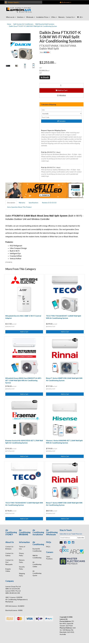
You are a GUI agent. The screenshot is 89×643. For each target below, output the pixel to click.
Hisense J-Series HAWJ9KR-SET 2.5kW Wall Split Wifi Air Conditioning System (64, 442)
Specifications (33, 202)
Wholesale (30, 17)
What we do (10, 17)
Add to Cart (62, 90)
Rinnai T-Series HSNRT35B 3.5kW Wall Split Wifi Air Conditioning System (64, 504)
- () (80, 17)
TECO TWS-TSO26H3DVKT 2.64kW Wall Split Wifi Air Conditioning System (63, 317)
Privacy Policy (21, 554)
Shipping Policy (22, 575)
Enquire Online (8, 570)
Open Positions (49, 558)
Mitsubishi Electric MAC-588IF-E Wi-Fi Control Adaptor (23, 317)
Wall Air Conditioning (37, 557)
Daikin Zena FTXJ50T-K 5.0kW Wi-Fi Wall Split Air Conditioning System (33, 26)
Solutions (20, 17)
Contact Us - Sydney (9, 554)
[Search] (5, 2)
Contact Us (70, 17)
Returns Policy (22, 561)
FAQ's (48, 546)
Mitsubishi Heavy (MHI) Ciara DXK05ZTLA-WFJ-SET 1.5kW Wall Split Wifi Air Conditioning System (23, 380)
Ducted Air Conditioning (37, 550)
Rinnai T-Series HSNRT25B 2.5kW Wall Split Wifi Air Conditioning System (64, 379)
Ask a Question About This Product (19, 207)
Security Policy (22, 568)
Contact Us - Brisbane (9, 548)
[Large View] (8, 65)
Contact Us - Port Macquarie (9, 562)
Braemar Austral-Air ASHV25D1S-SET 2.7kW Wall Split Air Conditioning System (24, 442)
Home (9, 24)
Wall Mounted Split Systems (44, 24)
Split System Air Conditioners (23, 24)
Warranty (61, 17)
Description (11, 202)
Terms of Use (22, 548)
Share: (42, 52)
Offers (53, 17)
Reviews (45, 202)
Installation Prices (42, 17)
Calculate (62, 121)
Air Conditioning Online (37, 564)
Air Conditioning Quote (37, 573)
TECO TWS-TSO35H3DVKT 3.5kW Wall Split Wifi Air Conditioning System (24, 504)
